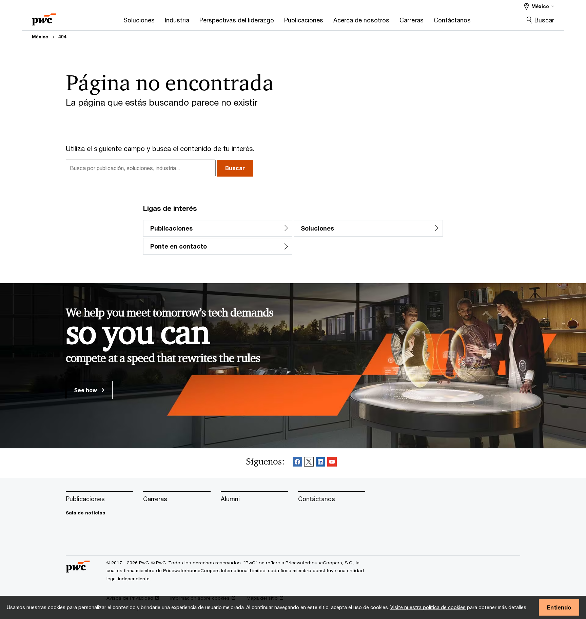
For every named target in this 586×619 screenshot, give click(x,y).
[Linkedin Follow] (320, 463)
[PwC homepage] (44, 17)
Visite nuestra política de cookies (428, 607)
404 (62, 36)
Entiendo (559, 607)
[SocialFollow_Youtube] (332, 463)
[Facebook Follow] (297, 463)
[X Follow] (309, 463)
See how (86, 390)
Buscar (544, 20)
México (40, 36)
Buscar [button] (235, 168)
